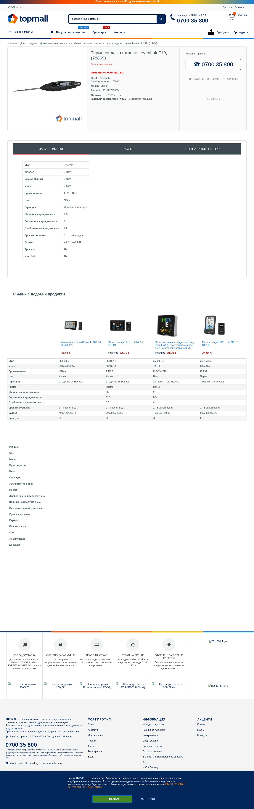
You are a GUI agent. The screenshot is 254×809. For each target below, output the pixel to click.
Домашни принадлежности (55, 43)
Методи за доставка (154, 724)
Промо (201, 724)
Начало (12, 43)
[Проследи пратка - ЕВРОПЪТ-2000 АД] (133, 687)
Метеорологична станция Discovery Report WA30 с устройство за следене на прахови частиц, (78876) (175, 345)
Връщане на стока (153, 746)
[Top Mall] (27, 18)
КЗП (145, 762)
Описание (127, 148)
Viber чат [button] (57, 763)
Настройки (147, 798)
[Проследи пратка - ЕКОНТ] (24, 687)
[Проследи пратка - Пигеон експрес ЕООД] (97, 687)
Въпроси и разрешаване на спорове (163, 756)
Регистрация (95, 751)
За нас (91, 724)
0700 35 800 (192, 20)
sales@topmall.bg (28, 763)
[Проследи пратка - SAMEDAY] (169, 687)
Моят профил (95, 735)
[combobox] (117, 19)
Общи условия (151, 740)
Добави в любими (206, 78)
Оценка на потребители (202, 148)
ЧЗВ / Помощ (150, 767)
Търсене (92, 746)
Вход (91, 756)
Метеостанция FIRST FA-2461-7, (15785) (220, 344)
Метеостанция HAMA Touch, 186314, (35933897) (81, 344)
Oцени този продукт (101, 64)
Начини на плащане (154, 729)
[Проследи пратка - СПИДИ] (60, 687)
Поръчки (92, 740)
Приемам (112, 798)
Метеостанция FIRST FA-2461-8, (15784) (126, 344)
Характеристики (51, 148)
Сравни (232, 78)
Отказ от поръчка (152, 751)
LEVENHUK (113, 95)
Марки (200, 729)
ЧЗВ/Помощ (14, 7)
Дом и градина (28, 43)
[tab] (51, 149)
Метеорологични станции (88, 43)
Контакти (93, 729)
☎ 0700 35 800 (213, 64)
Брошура (202, 735)
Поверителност (151, 735)
